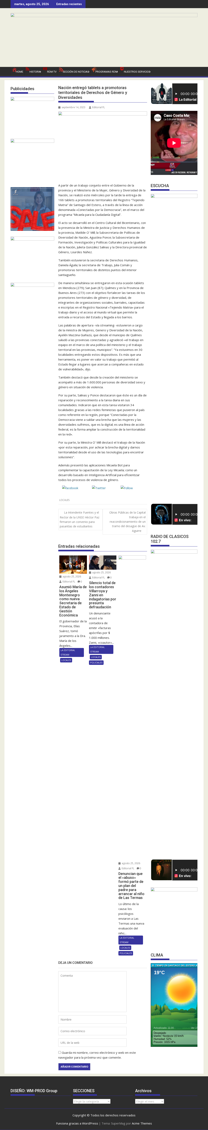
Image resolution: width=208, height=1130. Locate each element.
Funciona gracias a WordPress (77, 1123)
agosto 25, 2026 (71, 576)
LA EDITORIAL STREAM (68, 652)
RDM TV (51, 71)
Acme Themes (142, 1123)
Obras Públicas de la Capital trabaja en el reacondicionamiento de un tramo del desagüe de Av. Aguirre (127, 521)
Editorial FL (98, 107)
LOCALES (64, 500)
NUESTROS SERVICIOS (137, 71)
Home (19, 71)
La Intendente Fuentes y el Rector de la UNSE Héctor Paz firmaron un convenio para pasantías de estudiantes (79, 519)
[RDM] (104, 16)
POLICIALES (96, 662)
